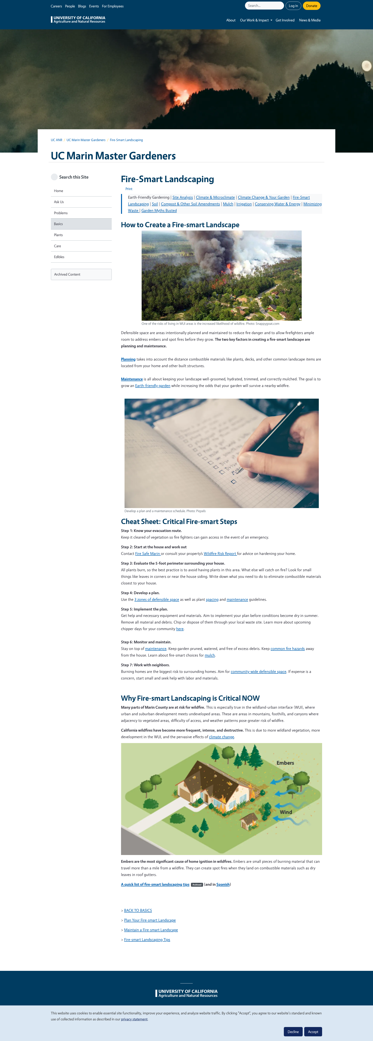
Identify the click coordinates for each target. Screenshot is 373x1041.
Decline (293, 1031)
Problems (61, 212)
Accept (313, 1031)
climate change (221, 736)
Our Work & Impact (254, 20)
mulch (210, 655)
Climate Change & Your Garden (264, 197)
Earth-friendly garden (152, 385)
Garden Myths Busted (159, 210)
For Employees (113, 6)
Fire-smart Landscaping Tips (147, 939)
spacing (212, 599)
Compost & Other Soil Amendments (190, 203)
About (230, 20)
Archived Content (67, 274)
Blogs (82, 6)
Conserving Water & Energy (277, 203)
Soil (155, 203)
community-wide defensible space (258, 671)
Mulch (228, 203)
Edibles (59, 256)
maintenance (237, 599)
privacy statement (134, 1019)
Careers (56, 6)
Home (58, 190)
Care (57, 246)
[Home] (78, 20)
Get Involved (285, 20)
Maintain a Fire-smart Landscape (151, 929)
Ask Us (59, 201)
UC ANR (56, 140)
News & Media (310, 20)
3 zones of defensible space (156, 599)
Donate (311, 5)
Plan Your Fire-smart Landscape (150, 920)
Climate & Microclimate (215, 197)
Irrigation (244, 203)
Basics (58, 223)
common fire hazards (288, 648)
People (70, 6)
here (180, 628)
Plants (58, 234)
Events (94, 6)
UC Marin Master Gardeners (86, 140)
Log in (293, 5)
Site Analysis (183, 197)
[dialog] (186, 1023)
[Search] (281, 6)
